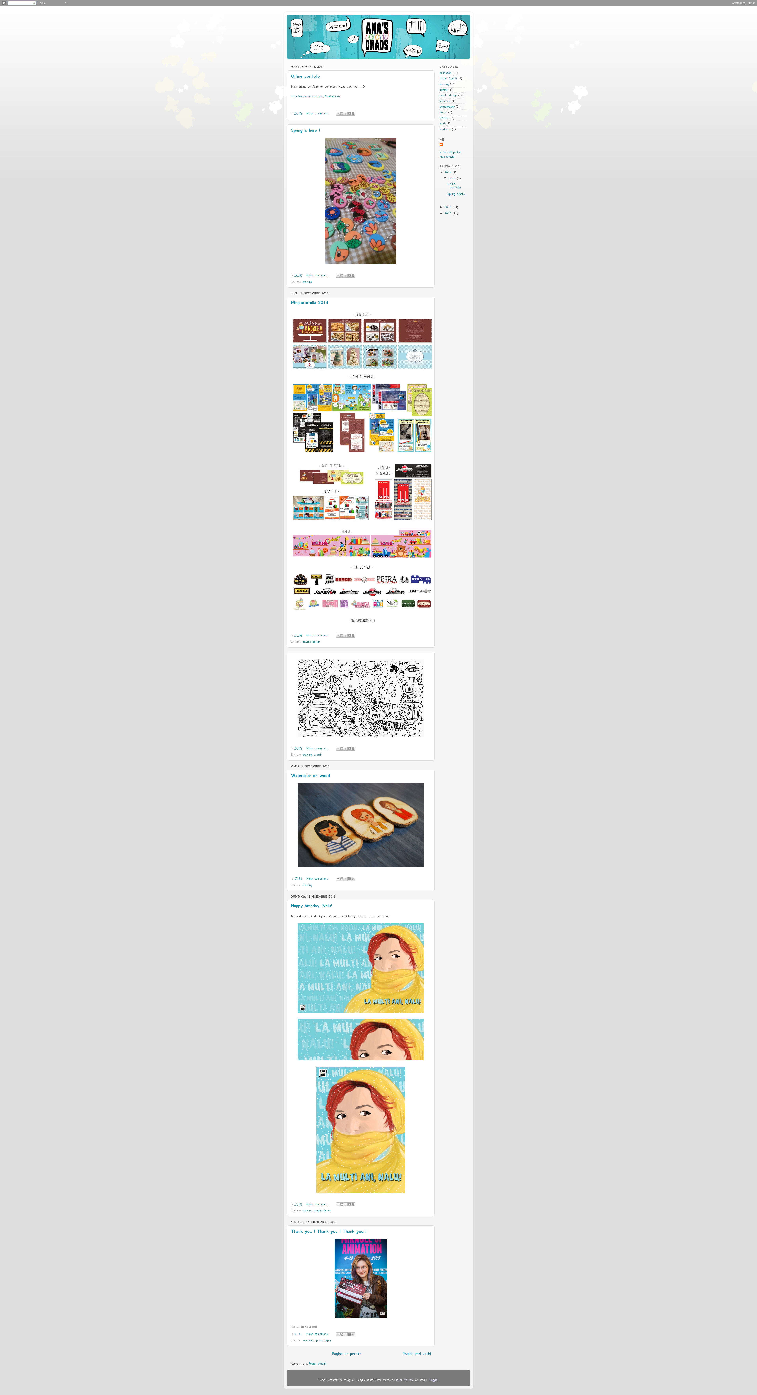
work (443, 123)
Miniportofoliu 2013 (309, 302)
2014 (448, 172)
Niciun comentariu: (318, 113)
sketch (318, 754)
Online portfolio (305, 76)
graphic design (311, 641)
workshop (445, 129)
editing (444, 89)
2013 (448, 207)
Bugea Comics (448, 78)
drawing (307, 281)
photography (323, 1340)
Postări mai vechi (417, 1353)
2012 (448, 213)
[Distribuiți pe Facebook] (349, 114)
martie (452, 178)
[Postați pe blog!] (342, 114)
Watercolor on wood (310, 775)
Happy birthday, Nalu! (311, 905)
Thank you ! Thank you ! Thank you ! (328, 1231)
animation (308, 1340)
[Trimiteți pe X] (346, 114)
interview (445, 101)
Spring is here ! (305, 130)
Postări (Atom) (318, 1363)
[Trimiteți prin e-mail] (338, 114)
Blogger (433, 1380)
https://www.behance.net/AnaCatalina (315, 96)
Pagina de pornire (346, 1353)
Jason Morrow (404, 1380)
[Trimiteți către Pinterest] (353, 114)
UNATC (444, 118)
